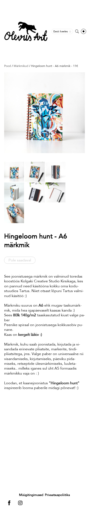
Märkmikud (21, 66)
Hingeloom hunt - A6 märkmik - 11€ (54, 66)
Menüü (83, 31)
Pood (7, 66)
